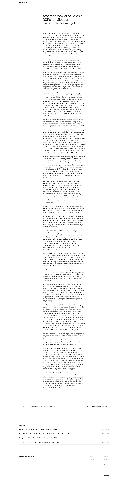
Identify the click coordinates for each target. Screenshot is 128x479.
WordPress (106, 475)
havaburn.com (24, 2)
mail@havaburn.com (51, 26)
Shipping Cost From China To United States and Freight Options (40, 438)
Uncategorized (60, 26)
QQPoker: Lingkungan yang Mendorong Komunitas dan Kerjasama (39, 406)
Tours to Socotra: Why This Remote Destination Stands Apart (39, 442)
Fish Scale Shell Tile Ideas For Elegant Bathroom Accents (38, 429)
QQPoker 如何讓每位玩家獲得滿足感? (97, 406)
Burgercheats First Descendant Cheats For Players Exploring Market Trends (44, 433)
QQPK (44, 181)
